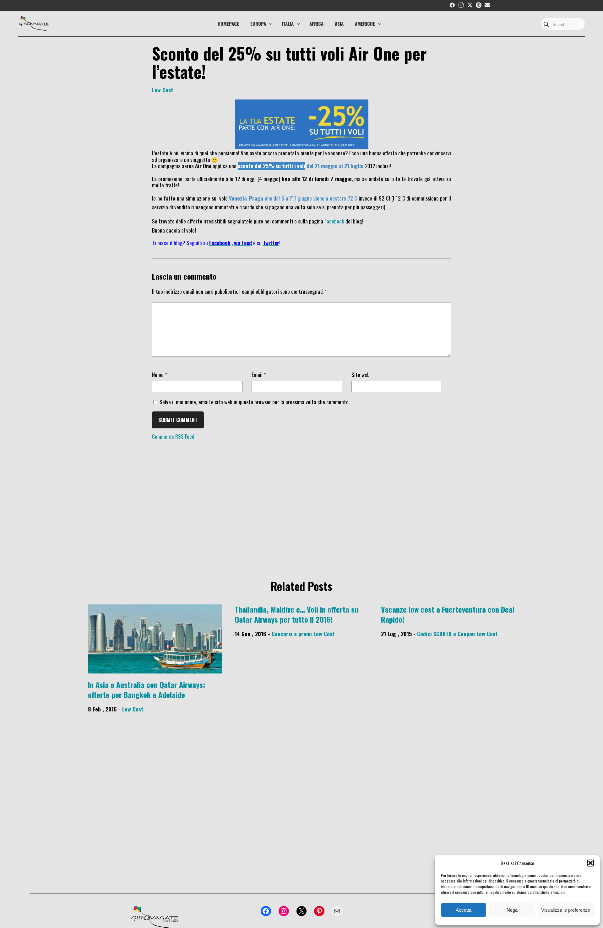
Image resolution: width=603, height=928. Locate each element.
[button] (590, 863)
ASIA (339, 23)
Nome (159, 374)
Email (259, 374)
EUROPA (258, 23)
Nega (512, 910)
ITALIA (288, 23)
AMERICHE (365, 23)
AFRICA (316, 23)
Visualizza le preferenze (565, 910)
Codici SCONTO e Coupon (446, 634)
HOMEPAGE (228, 23)
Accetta (463, 910)
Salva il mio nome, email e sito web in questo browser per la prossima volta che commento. (255, 402)
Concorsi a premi (292, 634)
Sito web (360, 374)
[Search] (546, 24)
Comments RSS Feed (173, 436)
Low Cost (162, 90)
